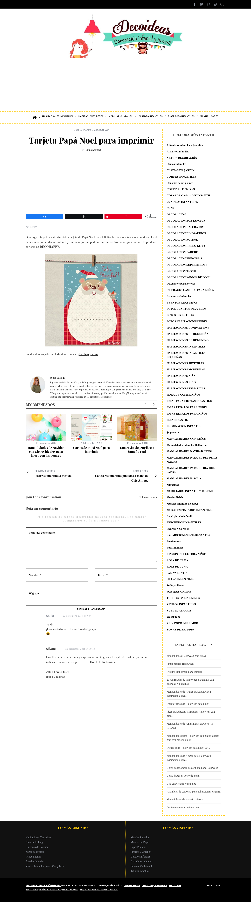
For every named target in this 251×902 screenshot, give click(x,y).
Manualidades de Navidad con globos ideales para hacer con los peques (46, 452)
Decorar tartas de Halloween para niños (188, 703)
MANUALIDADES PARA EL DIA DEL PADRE (191, 470)
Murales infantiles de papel (182, 503)
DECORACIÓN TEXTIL (182, 271)
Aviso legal (160, 885)
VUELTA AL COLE (179, 610)
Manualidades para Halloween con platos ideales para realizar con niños (193, 738)
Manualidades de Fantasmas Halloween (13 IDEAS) (190, 725)
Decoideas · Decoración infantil (43, 885)
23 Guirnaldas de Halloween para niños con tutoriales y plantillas (190, 681)
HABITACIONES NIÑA (181, 376)
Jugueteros (173, 432)
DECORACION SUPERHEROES (187, 265)
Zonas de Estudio (35, 851)
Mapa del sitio (70, 889)
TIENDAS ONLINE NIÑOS (183, 598)
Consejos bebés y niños (180, 183)
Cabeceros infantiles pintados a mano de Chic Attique (121, 476)
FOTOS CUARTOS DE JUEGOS (186, 309)
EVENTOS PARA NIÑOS (182, 302)
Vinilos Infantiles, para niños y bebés (45, 866)
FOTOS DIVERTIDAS (180, 315)
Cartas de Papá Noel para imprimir (91, 450)
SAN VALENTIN (177, 573)
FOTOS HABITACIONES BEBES (187, 321)
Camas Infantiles (176, 164)
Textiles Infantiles (140, 871)
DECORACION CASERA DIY (185, 227)
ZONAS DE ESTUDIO (180, 629)
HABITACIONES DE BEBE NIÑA (187, 334)
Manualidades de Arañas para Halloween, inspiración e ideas (189, 693)
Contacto (147, 885)
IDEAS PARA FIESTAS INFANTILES (190, 401)
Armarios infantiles (178, 151)
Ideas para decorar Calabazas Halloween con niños (191, 713)
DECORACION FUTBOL (182, 239)
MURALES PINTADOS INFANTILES (190, 510)
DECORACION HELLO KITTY (186, 246)
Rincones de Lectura (37, 847)
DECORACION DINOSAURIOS (186, 233)
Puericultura (174, 541)
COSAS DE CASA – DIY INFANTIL (189, 195)
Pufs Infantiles (175, 547)
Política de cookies (50, 889)
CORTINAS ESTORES (181, 189)
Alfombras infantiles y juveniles (185, 145)
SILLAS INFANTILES (180, 579)
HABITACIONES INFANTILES (186, 346)
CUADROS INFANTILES (182, 202)
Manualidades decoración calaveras (186, 799)
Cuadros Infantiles (140, 856)
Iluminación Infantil (141, 866)
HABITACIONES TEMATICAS (186, 388)
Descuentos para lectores (181, 283)
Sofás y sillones (175, 585)
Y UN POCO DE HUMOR (182, 623)
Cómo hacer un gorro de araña (183, 775)
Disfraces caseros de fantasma (183, 807)
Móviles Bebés (175, 497)
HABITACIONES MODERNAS (186, 369)
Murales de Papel (140, 842)
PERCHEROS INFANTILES (184, 522)
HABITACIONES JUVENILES (185, 363)
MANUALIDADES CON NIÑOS (186, 439)
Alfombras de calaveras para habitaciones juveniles (194, 791)
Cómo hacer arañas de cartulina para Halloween (192, 767)
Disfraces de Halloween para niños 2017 (188, 747)
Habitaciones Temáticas (38, 837)
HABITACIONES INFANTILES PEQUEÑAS (186, 355)
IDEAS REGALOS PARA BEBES (187, 407)
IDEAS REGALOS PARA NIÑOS (187, 413)
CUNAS (171, 208)
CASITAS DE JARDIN (180, 170)
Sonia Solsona (93, 149)
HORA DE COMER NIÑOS (183, 394)
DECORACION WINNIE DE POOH (188, 277)
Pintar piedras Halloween (180, 663)
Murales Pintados (140, 837)
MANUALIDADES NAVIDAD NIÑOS (91, 130)
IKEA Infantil (33, 856)
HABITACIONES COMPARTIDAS (188, 328)
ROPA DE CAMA (177, 560)
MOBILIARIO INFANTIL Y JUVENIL (190, 491)
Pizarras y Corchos (178, 529)
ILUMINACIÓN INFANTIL (183, 426)
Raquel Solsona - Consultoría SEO (99, 889)
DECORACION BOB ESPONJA (186, 220)
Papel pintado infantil (179, 516)
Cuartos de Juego (35, 842)
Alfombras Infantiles (141, 861)
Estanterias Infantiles (179, 296)
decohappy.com (88, 354)
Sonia (50, 616)
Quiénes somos (132, 885)
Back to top (213, 885)
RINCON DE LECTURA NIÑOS (186, 554)
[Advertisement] (125, 82)
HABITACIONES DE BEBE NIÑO (187, 340)
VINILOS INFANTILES (181, 604)
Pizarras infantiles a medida (53, 473)
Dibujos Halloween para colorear (184, 671)
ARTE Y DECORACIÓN (182, 158)
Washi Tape (173, 617)
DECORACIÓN (176, 214)
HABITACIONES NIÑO (181, 382)
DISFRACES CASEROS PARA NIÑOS (190, 290)
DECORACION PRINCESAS (184, 258)
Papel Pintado (138, 847)
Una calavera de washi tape (181, 783)
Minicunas (173, 485)
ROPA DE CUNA (177, 566)
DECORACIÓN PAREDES (183, 252)
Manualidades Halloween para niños (186, 656)
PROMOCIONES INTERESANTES (188, 535)
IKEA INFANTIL (177, 420)
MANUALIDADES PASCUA (184, 478)
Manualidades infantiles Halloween (187, 445)
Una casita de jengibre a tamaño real (137, 450)
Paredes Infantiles (35, 861)
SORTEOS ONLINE (179, 592)
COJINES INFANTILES (181, 176)
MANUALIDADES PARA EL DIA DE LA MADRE (192, 459)
